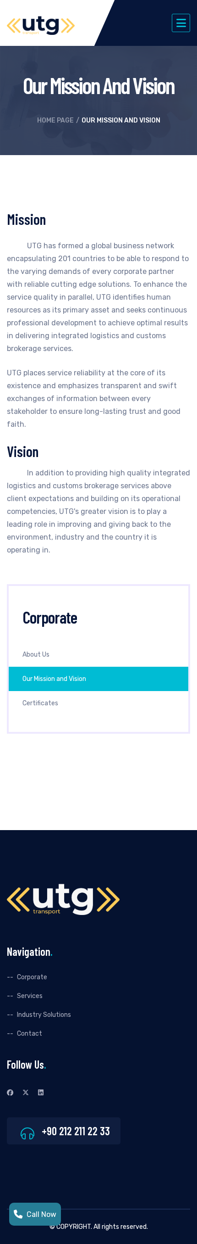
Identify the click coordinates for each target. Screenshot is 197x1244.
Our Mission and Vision (54, 679)
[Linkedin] (41, 1092)
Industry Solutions (44, 1014)
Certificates (40, 703)
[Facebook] (10, 1092)
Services (30, 996)
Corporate (32, 977)
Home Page (55, 120)
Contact (29, 1033)
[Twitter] (25, 1092)
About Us (35, 654)
